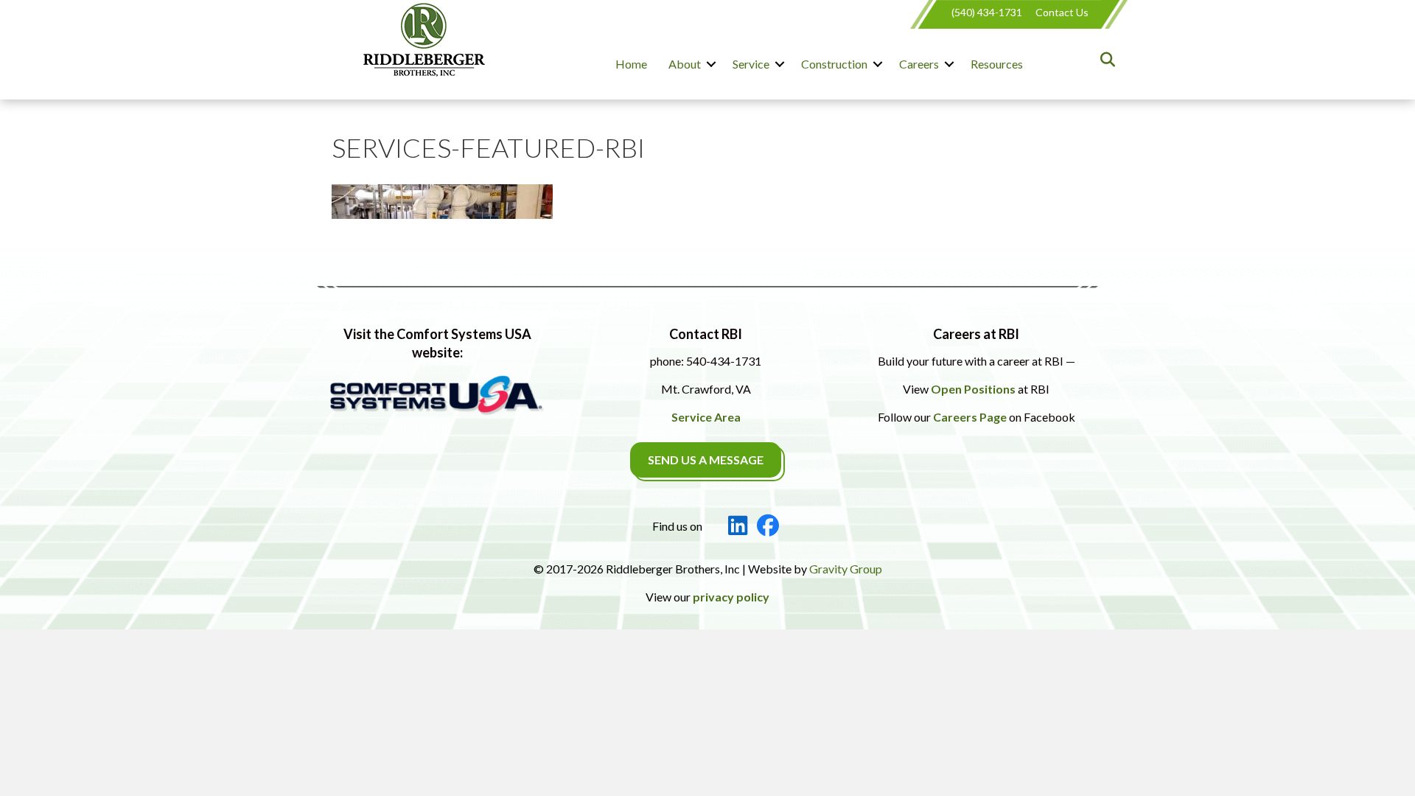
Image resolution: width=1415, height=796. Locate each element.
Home (631, 64)
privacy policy (731, 597)
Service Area (706, 417)
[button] (711, 64)
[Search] (1103, 59)
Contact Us (1062, 12)
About (684, 64)
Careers (919, 64)
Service (751, 64)
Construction (834, 64)
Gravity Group (845, 569)
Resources (997, 64)
